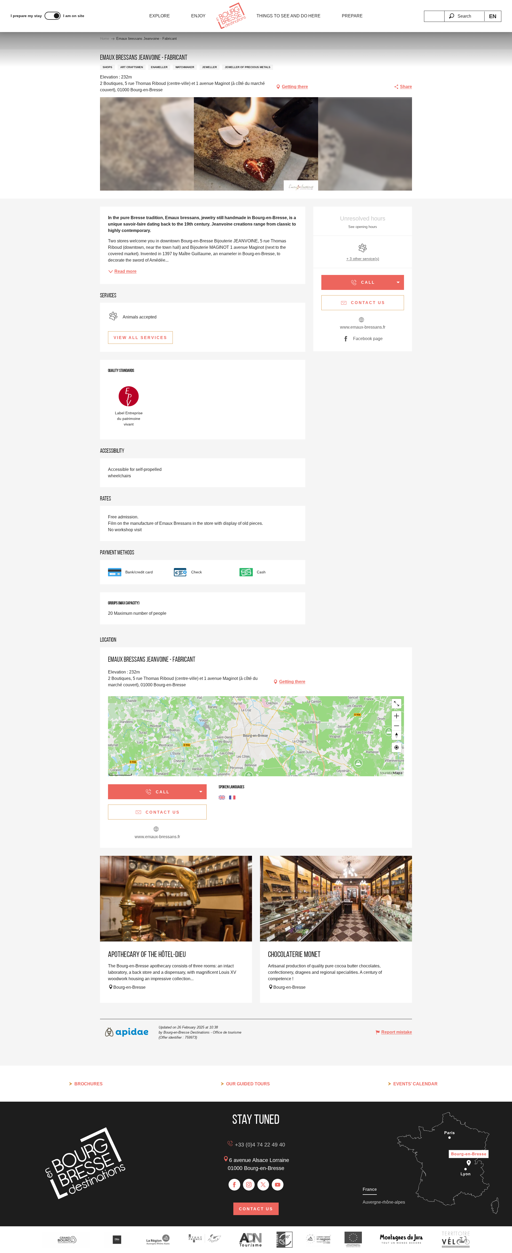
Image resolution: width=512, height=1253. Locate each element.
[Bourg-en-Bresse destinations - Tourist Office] (85, 1197)
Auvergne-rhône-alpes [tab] (384, 1202)
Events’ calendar (415, 1084)
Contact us (256, 1209)
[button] (464, 13)
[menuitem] (160, 16)
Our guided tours (248, 1084)
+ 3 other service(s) (362, 259)
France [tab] (370, 1189)
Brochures (88, 1084)
